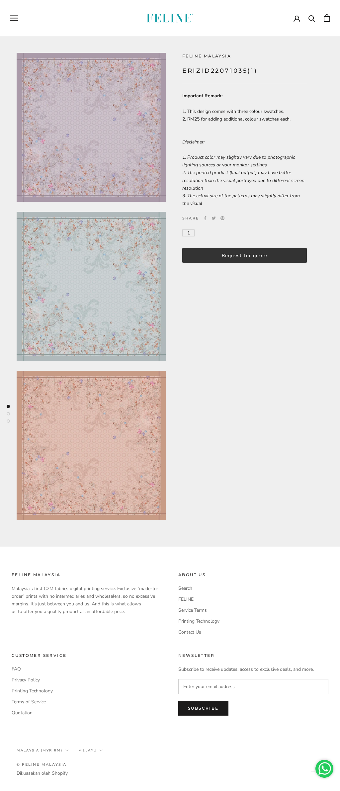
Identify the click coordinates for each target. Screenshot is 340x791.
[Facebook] (205, 218)
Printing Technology (198, 621)
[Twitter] (214, 218)
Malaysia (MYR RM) (39, 750)
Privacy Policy (26, 680)
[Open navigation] (14, 18)
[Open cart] (327, 18)
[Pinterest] (222, 218)
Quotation (22, 713)
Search (185, 588)
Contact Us (189, 632)
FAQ (16, 669)
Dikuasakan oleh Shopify (42, 773)
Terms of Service (29, 702)
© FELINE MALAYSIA (41, 764)
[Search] (311, 18)
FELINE (186, 599)
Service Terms (192, 610)
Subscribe (203, 708)
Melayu (87, 750)
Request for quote (244, 255)
